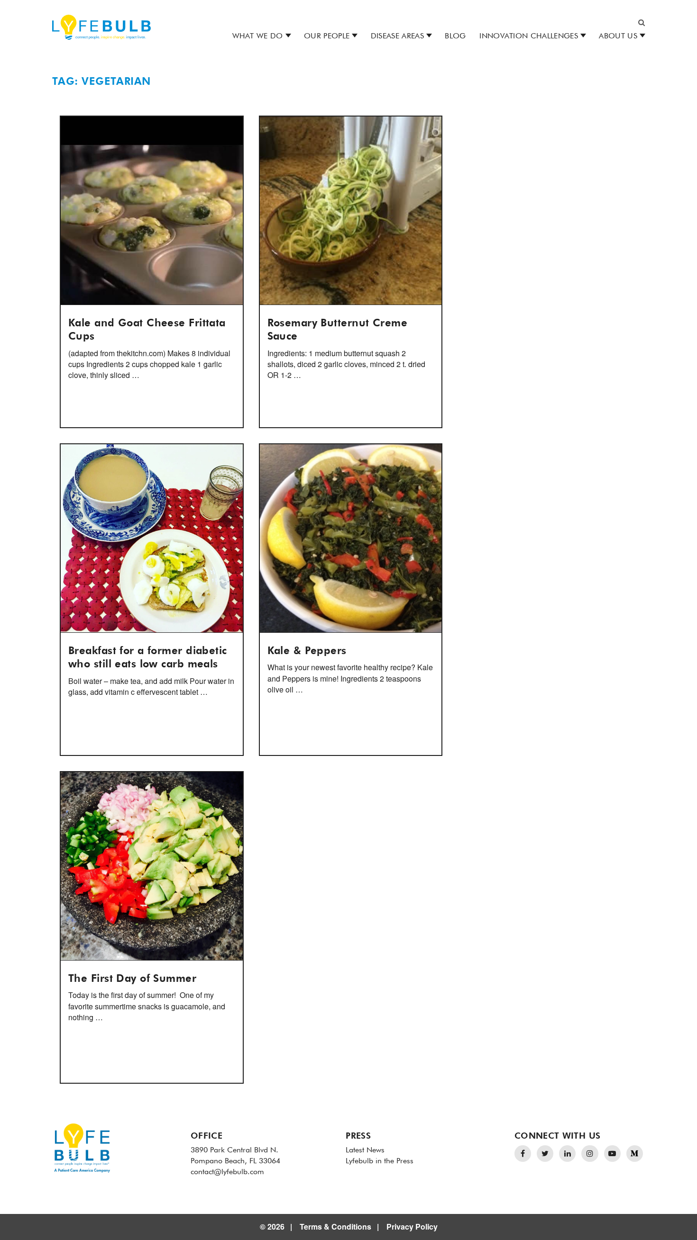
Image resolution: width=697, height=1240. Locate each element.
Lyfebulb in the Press (379, 1161)
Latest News (365, 1150)
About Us (618, 36)
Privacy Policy (412, 1226)
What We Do (257, 36)
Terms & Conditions (335, 1226)
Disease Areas (397, 36)
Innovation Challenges (528, 36)
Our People (326, 36)
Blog (455, 36)
